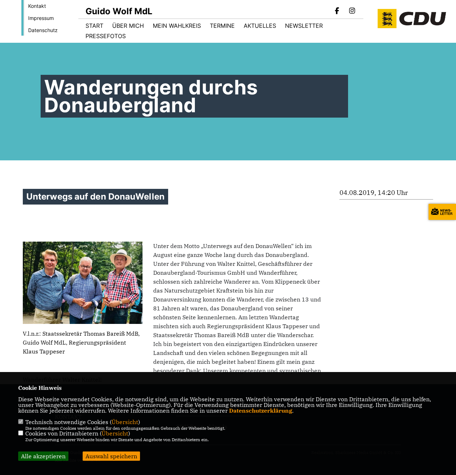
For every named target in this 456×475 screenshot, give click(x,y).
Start (94, 26)
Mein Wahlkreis (177, 26)
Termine (222, 26)
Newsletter (304, 26)
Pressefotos (106, 36)
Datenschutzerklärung (260, 410)
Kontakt (37, 6)
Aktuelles (260, 26)
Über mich (128, 26)
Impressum (41, 18)
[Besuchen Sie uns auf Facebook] (337, 11)
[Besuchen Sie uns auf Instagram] (352, 11)
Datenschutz (43, 30)
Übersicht (125, 421)
